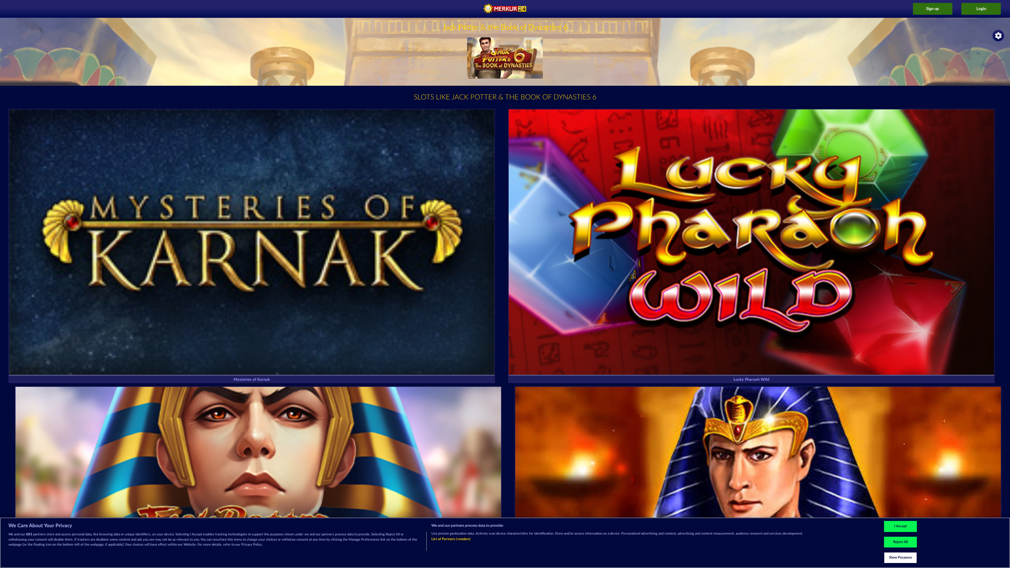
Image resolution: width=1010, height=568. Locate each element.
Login (981, 9)
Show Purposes (900, 557)
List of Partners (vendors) (451, 539)
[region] (505, 543)
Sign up (932, 9)
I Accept (900, 526)
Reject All (900, 542)
